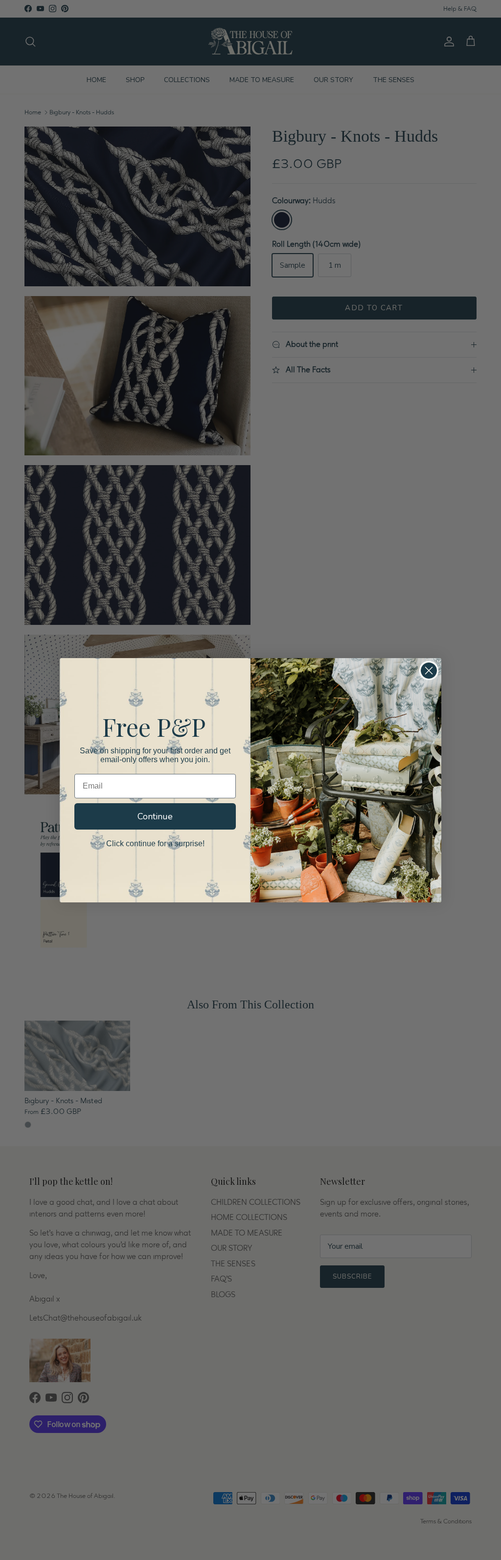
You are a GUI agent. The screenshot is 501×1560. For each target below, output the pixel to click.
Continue (155, 816)
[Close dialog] (428, 670)
